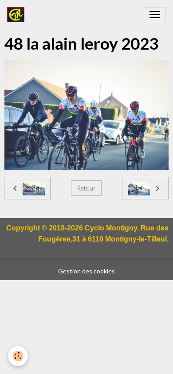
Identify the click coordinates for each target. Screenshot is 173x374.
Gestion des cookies (86, 271)
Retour (86, 188)
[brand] (17, 14)
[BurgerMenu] (155, 14)
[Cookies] (18, 356)
